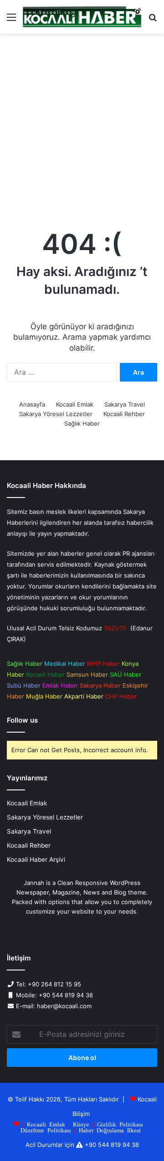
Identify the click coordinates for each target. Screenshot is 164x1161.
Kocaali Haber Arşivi (36, 859)
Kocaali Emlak (74, 404)
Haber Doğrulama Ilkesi (110, 1130)
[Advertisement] (82, 129)
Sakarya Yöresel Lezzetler (55, 413)
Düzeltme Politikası (45, 1130)
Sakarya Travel (124, 404)
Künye (81, 1124)
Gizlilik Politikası (120, 1124)
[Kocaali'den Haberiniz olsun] (82, 16)
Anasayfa (32, 404)
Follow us (22, 720)
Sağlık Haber (82, 423)
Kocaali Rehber (124, 413)
